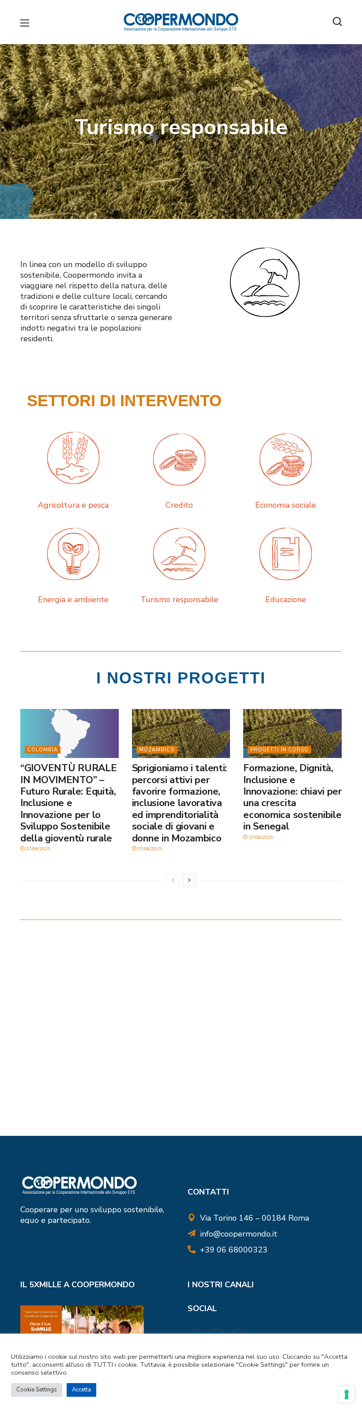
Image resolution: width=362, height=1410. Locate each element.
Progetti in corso (279, 749)
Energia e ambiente (73, 599)
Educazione (285, 599)
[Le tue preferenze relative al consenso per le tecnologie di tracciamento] (346, 1394)
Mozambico (157, 749)
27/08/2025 (37, 849)
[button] (337, 22)
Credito (179, 505)
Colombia (42, 749)
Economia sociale (285, 505)
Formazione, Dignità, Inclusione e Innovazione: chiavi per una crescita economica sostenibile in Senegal (292, 797)
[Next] (189, 880)
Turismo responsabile (179, 599)
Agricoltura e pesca (73, 505)
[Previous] (173, 880)
